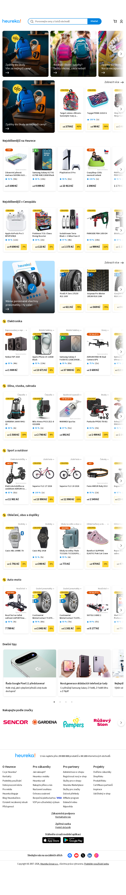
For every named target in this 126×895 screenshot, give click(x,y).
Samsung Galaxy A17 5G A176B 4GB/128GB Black (43, 174)
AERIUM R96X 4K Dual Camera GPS (96, 358)
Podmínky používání (11, 780)
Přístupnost (8, 806)
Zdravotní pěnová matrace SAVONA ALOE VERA (15, 174)
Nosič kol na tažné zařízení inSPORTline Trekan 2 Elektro (14, 616)
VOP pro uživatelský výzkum (46, 802)
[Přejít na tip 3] (66, 702)
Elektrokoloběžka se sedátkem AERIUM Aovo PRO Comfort (16, 487)
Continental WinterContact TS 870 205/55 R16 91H (42, 616)
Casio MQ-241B (39, 551)
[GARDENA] (44, 722)
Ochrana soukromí (41, 793)
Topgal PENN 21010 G (97, 113)
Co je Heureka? (9, 772)
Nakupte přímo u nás (42, 785)
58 (15, 179)
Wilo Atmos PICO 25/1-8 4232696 (43, 423)
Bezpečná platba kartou (44, 798)
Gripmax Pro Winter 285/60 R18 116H (96, 295)
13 (96, 492)
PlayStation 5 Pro (68, 172)
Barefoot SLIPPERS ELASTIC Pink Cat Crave (97, 552)
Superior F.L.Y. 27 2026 (42, 486)
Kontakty (6, 776)
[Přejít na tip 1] (54, 702)
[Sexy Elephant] (102, 722)
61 (69, 179)
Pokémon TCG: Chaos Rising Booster (42, 235)
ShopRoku (98, 776)
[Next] (121, 53)
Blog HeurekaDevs (11, 798)
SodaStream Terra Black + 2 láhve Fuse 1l (70, 235)
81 (15, 492)
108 (97, 240)
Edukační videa (70, 802)
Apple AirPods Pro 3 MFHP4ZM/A (14, 235)
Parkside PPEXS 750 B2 (97, 421)
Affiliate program (71, 798)
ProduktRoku (99, 780)
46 (15, 363)
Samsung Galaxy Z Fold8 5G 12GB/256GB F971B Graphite (69, 358)
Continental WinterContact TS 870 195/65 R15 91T (69, 616)
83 (69, 363)
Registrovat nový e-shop (75, 776)
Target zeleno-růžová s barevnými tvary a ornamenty (70, 114)
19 (96, 428)
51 (69, 428)
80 (42, 622)
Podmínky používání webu (96, 864)
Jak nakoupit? (39, 772)
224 (43, 363)
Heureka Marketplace (73, 785)
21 (96, 363)
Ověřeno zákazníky (102, 772)
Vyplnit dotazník (63, 827)
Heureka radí (39, 780)
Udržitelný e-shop (101, 793)
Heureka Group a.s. (49, 864)
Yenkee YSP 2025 (12, 357)
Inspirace (97, 789)
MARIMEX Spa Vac (67, 421)
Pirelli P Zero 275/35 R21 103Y (69, 295)
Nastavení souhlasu (42, 789)
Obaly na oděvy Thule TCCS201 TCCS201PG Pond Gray (69, 552)
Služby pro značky (71, 789)
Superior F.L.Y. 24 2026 (69, 486)
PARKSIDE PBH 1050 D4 (97, 233)
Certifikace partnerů (103, 785)
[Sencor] (15, 722)
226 (43, 179)
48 (69, 240)
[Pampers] (73, 722)
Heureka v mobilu (41, 776)
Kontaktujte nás (63, 817)
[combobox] (58, 21)
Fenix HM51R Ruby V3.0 (97, 486)
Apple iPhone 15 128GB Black (42, 358)
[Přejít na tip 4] (72, 702)
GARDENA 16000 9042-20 (15, 423)
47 (96, 622)
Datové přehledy (71, 793)
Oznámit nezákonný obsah (15, 802)
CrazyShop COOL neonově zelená (94, 174)
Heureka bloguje (10, 793)
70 (69, 622)
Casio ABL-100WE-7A (14, 551)
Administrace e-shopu (73, 772)
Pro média (7, 789)
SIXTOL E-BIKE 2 (94, 615)
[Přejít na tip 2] (60, 702)
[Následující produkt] (121, 108)
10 (42, 240)
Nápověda (68, 806)
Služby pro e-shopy (72, 780)
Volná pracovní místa (12, 785)
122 (16, 240)
